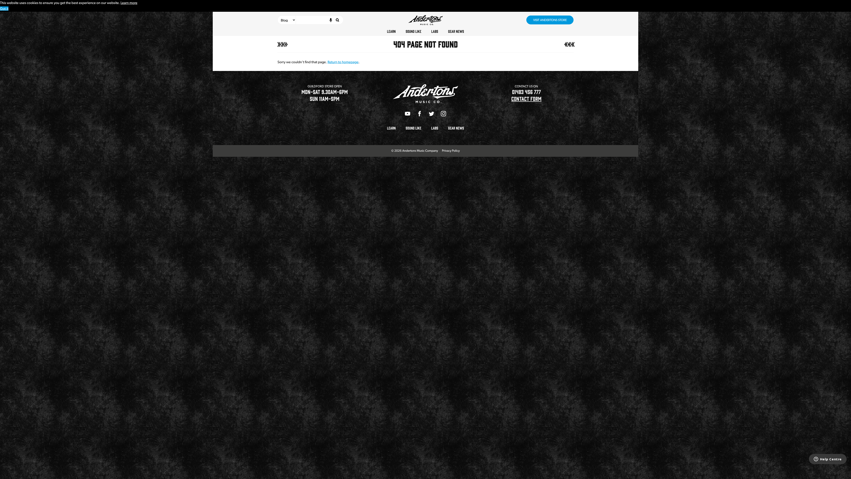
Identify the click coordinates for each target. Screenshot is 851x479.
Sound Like (413, 31)
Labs (434, 31)
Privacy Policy (451, 151)
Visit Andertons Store (550, 20)
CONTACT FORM (526, 98)
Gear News (456, 31)
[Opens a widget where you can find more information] (828, 459)
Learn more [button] (129, 3)
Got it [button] (4, 8)
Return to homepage (343, 62)
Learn (391, 31)
